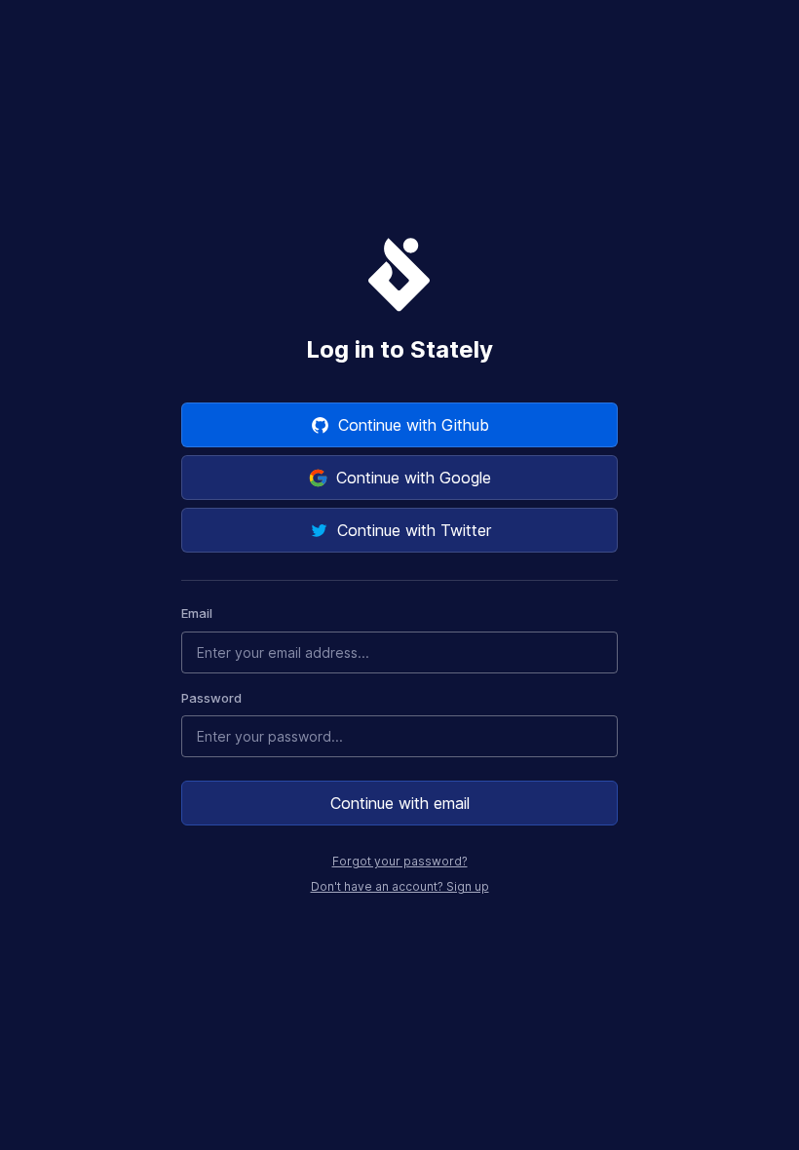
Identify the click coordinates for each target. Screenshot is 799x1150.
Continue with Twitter (414, 530)
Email (196, 613)
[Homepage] (399, 274)
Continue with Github (413, 425)
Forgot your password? (400, 861)
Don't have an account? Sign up (400, 886)
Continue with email (400, 803)
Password (211, 698)
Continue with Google (413, 477)
